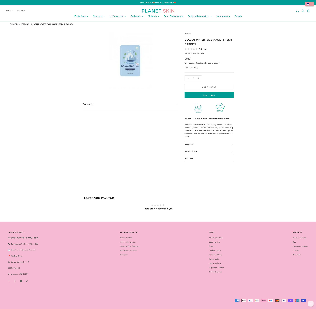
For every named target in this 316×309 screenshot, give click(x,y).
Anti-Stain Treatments (128, 250)
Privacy (212, 246)
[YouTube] (21, 280)
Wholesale (297, 254)
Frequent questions (300, 246)
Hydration (124, 254)
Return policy (214, 259)
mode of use (209, 152)
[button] (309, 4)
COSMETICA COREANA (19, 24)
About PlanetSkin (216, 237)
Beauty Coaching (299, 237)
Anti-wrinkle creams (128, 242)
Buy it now (209, 95)
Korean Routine (126, 237)
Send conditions (215, 254)
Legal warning (214, 242)
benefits (209, 145)
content (209, 158)
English (20, 11)
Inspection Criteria (216, 267)
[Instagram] (15, 280)
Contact (296, 250)
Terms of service (215, 271)
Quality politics (215, 263)
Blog (294, 242)
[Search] (303, 10)
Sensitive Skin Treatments (130, 246)
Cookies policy (215, 250)
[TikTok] (27, 280)
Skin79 (188, 33)
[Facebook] (9, 280)
